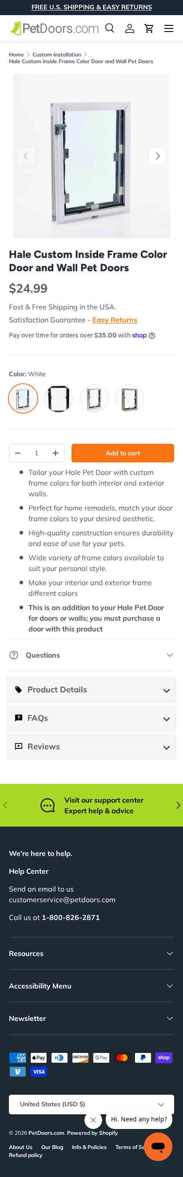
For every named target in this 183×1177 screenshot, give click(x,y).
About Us (20, 1147)
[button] (149, 28)
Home (16, 54)
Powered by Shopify (92, 1132)
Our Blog (52, 1147)
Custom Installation (56, 54)
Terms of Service (136, 1147)
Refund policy (26, 1155)
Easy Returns (114, 319)
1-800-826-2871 (71, 917)
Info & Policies (89, 1147)
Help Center (28, 871)
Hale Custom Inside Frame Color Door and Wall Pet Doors (81, 61)
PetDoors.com (46, 1132)
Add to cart (123, 453)
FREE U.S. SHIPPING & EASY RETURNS (92, 7)
